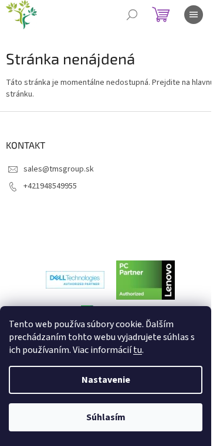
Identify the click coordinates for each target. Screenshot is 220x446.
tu (137, 350)
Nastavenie (106, 379)
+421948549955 (50, 186)
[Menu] (193, 14)
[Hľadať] (132, 14)
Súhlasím (106, 417)
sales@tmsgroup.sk (58, 169)
